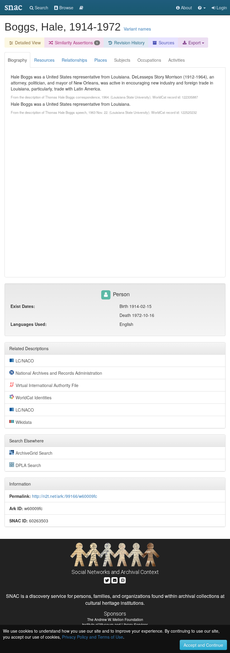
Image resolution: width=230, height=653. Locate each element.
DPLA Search (28, 465)
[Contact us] (114, 579)
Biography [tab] (17, 60)
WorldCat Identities (34, 397)
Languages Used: (28, 324)
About (186, 7)
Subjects (122, 60)
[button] (202, 7)
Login (221, 7)
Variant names (137, 29)
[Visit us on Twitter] (107, 579)
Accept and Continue (203, 645)
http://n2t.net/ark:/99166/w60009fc (64, 496)
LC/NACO (25, 361)
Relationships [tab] (74, 60)
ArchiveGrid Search (34, 453)
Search (41, 7)
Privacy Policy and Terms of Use (92, 637)
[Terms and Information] (122, 579)
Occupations (149, 60)
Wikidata (24, 422)
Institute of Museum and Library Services (115, 624)
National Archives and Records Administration (59, 373)
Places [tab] (100, 60)
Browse (65, 7)
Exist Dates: (22, 306)
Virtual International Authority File (47, 385)
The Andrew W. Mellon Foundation (115, 619)
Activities (176, 60)
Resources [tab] (44, 60)
